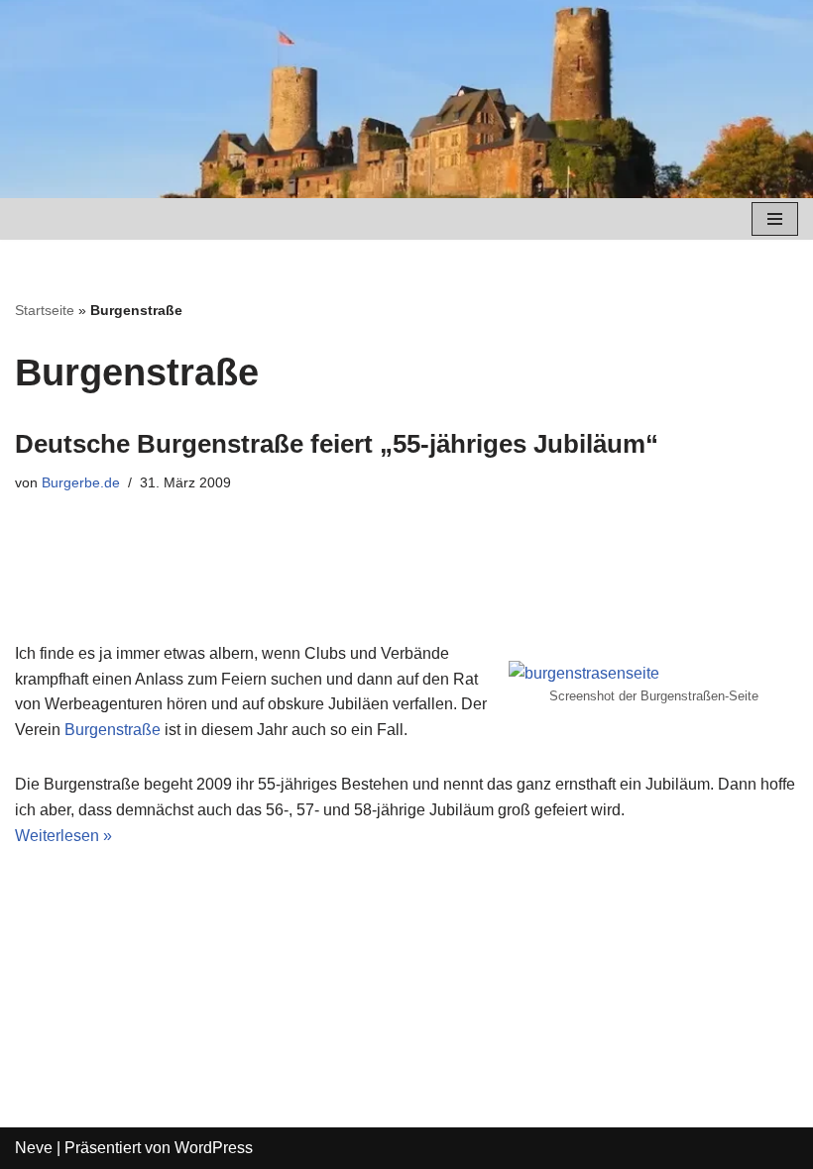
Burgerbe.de (81, 482)
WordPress (213, 1147)
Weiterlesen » (63, 835)
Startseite (44, 310)
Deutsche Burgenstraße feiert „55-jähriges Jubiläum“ (336, 444)
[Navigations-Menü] (775, 219)
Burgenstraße (112, 729)
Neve (34, 1147)
